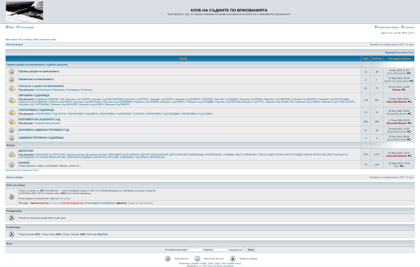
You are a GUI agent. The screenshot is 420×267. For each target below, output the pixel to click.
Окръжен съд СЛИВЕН (307, 101)
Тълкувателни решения (47, 123)
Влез (11, 27)
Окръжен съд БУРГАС (136, 99)
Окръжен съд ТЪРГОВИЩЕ (34, 104)
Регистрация (26, 27)
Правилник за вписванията (36, 79)
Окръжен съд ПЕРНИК (146, 101)
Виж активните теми (45, 39)
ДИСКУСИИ (26, 150)
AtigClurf (54, 198)
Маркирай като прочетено (399, 52)
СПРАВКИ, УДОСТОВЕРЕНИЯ (240, 154)
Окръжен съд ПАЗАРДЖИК (117, 101)
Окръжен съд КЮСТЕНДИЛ (333, 99)
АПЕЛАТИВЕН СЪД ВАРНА (83, 113)
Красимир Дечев (397, 113)
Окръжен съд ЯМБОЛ (117, 104)
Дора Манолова (396, 73)
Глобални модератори (71, 203)
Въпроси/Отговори (388, 27)
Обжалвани (58, 89)
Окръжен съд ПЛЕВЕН (172, 101)
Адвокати (121, 203)
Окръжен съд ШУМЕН (91, 104)
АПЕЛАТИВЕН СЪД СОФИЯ (196, 113)
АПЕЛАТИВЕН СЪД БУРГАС (51, 113)
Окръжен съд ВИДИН (226, 99)
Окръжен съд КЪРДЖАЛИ (33, 101)
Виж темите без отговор (18, 39)
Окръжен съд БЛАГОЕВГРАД (107, 99)
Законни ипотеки (75, 154)
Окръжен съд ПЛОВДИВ (200, 101)
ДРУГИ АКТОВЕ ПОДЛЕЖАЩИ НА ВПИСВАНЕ (196, 154)
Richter (396, 89)
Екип (36, 170)
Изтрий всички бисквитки (19, 170)
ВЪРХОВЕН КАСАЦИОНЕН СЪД (39, 119)
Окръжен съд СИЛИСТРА (279, 101)
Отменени (86, 89)
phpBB (195, 263)
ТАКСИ (262, 154)
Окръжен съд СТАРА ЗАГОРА (338, 101)
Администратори (39, 203)
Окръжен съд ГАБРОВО (277, 99)
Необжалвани (43, 89)
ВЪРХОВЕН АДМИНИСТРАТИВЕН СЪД (44, 129)
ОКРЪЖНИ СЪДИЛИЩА (34, 95)
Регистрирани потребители (100, 203)
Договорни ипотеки (96, 154)
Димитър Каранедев (396, 81)
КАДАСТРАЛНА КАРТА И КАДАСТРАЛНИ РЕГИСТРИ (296, 154)
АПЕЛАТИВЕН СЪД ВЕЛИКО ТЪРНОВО (122, 113)
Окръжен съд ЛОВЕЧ (60, 101)
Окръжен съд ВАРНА (161, 99)
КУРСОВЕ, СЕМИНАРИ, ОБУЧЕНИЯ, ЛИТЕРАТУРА (136, 157)
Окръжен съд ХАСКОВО (64, 104)
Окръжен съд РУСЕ (253, 101)
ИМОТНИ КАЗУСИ (337, 154)
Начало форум (15, 44)
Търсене (409, 27)
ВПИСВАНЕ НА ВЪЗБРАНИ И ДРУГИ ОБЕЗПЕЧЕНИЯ (138, 154)
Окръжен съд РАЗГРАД (228, 101)
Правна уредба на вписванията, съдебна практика (37, 64)
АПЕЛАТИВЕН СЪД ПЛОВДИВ (163, 113)
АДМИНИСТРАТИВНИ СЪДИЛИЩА (41, 137)
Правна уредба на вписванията (39, 71)
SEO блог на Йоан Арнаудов (218, 266)
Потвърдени (72, 89)
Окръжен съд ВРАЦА (250, 99)
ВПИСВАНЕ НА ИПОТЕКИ (50, 154)
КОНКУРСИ (99, 157)
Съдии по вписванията (140, 203)
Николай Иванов (397, 101)
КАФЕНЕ (24, 162)
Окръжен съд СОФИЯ (77, 99)
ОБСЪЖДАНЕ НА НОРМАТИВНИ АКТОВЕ (42, 157)
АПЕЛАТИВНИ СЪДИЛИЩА (36, 110)
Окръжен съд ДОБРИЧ (304, 99)
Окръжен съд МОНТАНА (87, 101)
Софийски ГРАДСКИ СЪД (49, 99)
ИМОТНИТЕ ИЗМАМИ (79, 157)
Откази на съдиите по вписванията (41, 86)
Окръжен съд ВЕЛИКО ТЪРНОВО (194, 99)
